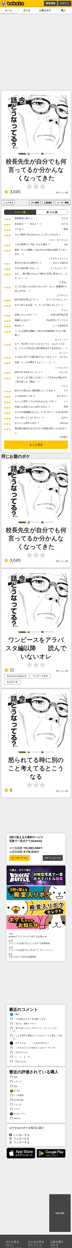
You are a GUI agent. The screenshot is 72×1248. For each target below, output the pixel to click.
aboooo (17, 1118)
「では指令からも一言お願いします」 (30, 1019)
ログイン (64, 3)
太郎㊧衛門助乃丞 (59, 314)
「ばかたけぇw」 (21, 1052)
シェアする (8, 202)
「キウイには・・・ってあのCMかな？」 (32, 1043)
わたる (64, 223)
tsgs (15, 1076)
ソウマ (17, 1109)
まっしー (63, 352)
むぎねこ (63, 282)
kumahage (18, 1099)
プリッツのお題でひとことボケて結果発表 (29, 942)
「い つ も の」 (22, 1057)
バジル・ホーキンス (58, 240)
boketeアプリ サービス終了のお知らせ (28, 935)
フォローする (20, 1138)
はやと (64, 417)
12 (12, 670)
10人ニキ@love (60, 263)
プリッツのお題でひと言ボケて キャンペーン (31, 948)
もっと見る (36, 444)
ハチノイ (18, 1081)
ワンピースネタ (40, 676)
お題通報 (48, 202)
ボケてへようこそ (53, 858)
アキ (66, 390)
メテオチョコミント (58, 258)
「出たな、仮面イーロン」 (25, 1023)
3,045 (15, 191)
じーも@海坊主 (60, 325)
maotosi (64, 423)
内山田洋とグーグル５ (57, 320)
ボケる (26, 10)
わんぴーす (12, 682)
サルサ (64, 218)
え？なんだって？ (59, 268)
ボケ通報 (35, 202)
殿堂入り (10, 1245)
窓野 (66, 406)
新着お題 (54, 1245)
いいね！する (21, 1135)
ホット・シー (61, 339)
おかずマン (62, 396)
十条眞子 (63, 437)
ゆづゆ (17, 1090)
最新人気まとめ (35, 1245)
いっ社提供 (19, 1095)
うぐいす (18, 1104)
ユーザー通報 (63, 202)
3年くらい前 (62, 192)
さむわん (63, 357)
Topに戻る (60, 1213)
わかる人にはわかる (16, 676)
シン (66, 401)
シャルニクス (61, 367)
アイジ (64, 310)
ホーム (8, 10)
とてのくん (62, 295)
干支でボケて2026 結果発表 (22, 955)
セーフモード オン (19, 858)
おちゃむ (63, 372)
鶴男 (66, 229)
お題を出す (45, 10)
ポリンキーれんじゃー (57, 299)
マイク (64, 386)
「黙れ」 (17, 1014)
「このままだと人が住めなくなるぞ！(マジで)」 (35, 1047)
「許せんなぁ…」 (21, 1061)
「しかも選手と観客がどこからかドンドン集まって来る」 (37, 1037)
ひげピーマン (20, 1113)
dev (66, 244)
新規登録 (50, 3)
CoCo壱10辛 (62, 412)
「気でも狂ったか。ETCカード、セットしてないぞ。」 (35, 1029)
